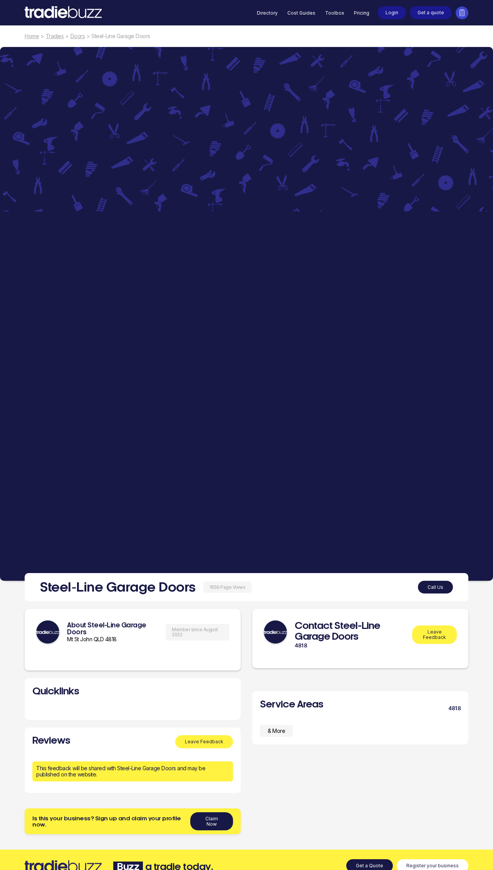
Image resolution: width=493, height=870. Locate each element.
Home (32, 36)
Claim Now (211, 821)
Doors (77, 36)
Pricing (361, 13)
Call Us (435, 587)
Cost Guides (301, 13)
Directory (267, 13)
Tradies (55, 36)
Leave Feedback (204, 741)
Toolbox (334, 13)
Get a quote (431, 12)
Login (392, 12)
